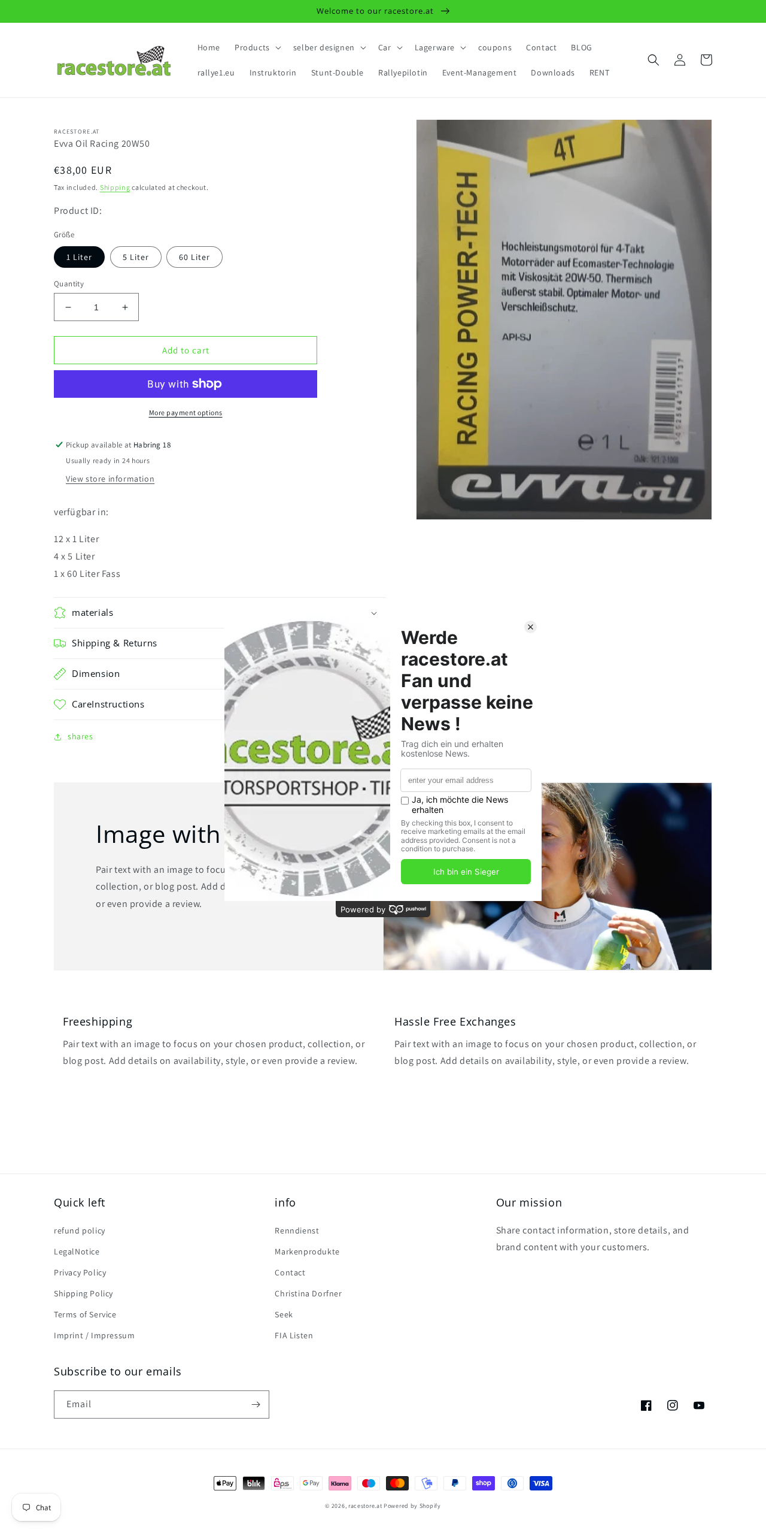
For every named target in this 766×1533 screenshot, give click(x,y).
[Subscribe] (255, 1404)
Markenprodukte (307, 1251)
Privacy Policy (80, 1272)
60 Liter (194, 257)
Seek (284, 1314)
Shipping (115, 187)
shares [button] (80, 736)
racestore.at (365, 1506)
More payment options (186, 412)
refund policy (79, 1230)
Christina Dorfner (308, 1293)
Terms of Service (85, 1314)
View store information (110, 478)
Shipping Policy (83, 1293)
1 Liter (79, 257)
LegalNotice (77, 1251)
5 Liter (136, 257)
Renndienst (297, 1230)
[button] (256, 47)
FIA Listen (294, 1335)
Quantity (69, 284)
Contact (290, 1272)
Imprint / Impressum (94, 1335)
